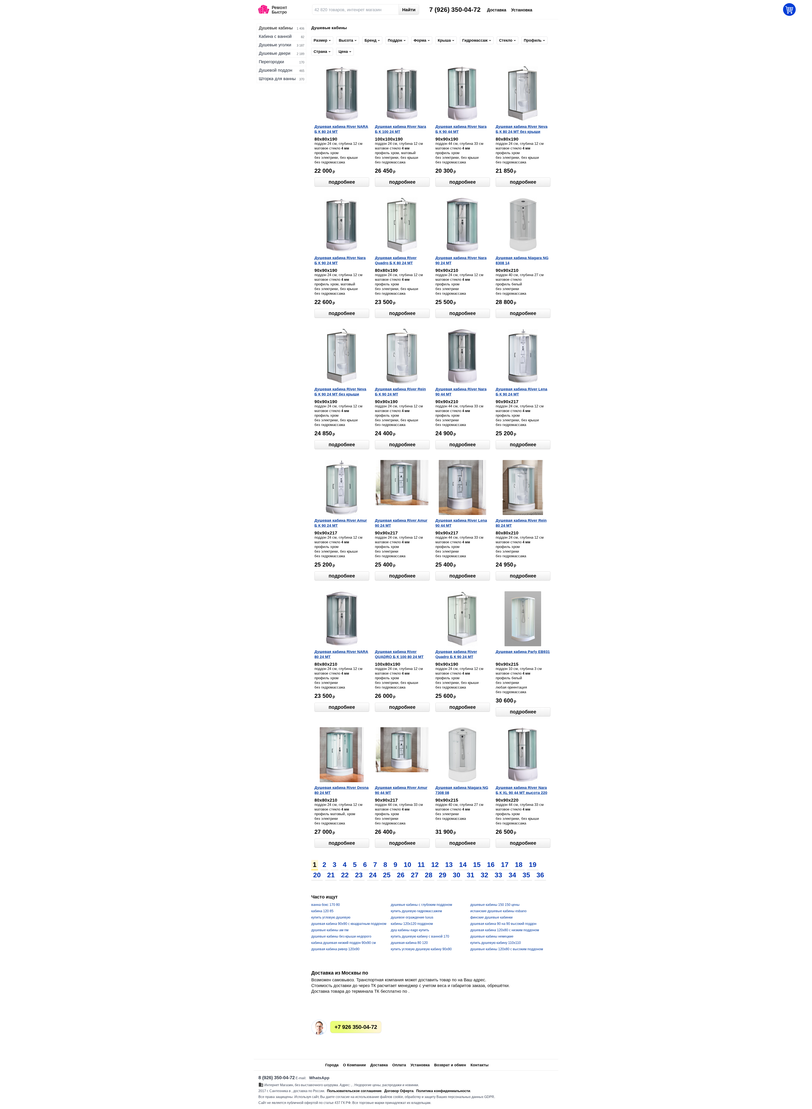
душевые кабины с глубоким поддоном (421, 904)
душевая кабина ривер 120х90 (335, 949)
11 (421, 864)
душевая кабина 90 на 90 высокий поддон (503, 924)
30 (456, 875)
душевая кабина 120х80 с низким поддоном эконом (504, 930)
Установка (420, 1065)
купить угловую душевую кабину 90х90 (421, 949)
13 (449, 864)
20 (317, 875)
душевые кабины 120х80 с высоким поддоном (506, 949)
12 (435, 864)
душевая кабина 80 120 (409, 943)
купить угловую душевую (330, 917)
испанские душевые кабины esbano (498, 911)
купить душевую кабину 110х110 (495, 943)
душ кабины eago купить (410, 930)
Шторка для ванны (277, 78)
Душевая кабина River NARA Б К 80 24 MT (341, 129)
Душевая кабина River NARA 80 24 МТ (341, 654)
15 (477, 864)
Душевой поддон (275, 70)
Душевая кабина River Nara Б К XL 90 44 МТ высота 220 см (521, 791)
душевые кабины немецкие (491, 936)
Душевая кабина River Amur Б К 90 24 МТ (340, 523)
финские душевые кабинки (491, 917)
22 (345, 875)
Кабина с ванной (275, 36)
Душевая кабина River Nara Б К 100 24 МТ (400, 129)
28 (428, 875)
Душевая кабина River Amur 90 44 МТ (401, 790)
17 (505, 864)
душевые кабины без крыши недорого (341, 936)
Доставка (379, 1065)
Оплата (399, 1065)
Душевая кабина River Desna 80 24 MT (341, 790)
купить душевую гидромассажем (416, 911)
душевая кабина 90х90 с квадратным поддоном (348, 924)
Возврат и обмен (450, 1065)
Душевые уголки (275, 44)
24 (373, 875)
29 (442, 875)
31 (470, 875)
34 (512, 875)
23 (359, 875)
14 (463, 864)
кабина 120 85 (322, 911)
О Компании (354, 1065)
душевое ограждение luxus (412, 917)
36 (540, 875)
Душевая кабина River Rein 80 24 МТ (521, 523)
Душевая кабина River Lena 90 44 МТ (461, 523)
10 (407, 864)
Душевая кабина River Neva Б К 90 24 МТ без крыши (340, 391)
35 (526, 875)
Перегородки (271, 61)
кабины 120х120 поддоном (412, 924)
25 (387, 875)
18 (519, 864)
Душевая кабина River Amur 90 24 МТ (401, 523)
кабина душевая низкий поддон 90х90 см (343, 943)
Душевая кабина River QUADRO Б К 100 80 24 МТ (399, 654)
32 (484, 875)
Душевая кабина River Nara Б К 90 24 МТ (340, 260)
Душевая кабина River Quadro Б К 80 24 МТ (396, 260)
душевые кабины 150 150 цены (495, 904)
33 (498, 875)
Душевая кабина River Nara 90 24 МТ (461, 260)
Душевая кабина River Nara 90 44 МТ (461, 391)
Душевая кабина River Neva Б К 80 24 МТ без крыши (521, 129)
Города (332, 1065)
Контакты (479, 1065)
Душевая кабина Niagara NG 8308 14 (522, 260)
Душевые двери (274, 53)
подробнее (342, 182)
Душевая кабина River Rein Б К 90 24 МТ (400, 391)
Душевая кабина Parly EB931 (523, 652)
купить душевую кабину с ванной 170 (420, 936)
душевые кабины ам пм (329, 930)
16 (491, 864)
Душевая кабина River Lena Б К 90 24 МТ (521, 391)
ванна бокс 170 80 (325, 904)
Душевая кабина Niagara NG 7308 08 (461, 790)
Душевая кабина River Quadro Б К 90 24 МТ (456, 654)
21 (331, 875)
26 (401, 875)
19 (532, 864)
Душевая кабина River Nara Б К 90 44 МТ (461, 129)
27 (414, 875)
